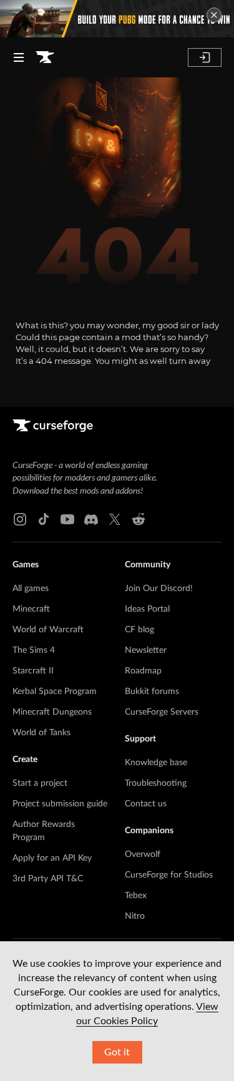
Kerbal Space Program (54, 691)
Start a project (39, 783)
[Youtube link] (67, 519)
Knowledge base (156, 762)
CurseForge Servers (161, 712)
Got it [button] (117, 1052)
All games (30, 588)
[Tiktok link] (43, 519)
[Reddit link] (138, 519)
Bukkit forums (152, 691)
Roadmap (143, 671)
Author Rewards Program (43, 831)
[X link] (114, 519)
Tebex (136, 895)
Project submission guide (59, 804)
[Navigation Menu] (18, 57)
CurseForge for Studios (169, 875)
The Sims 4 (33, 650)
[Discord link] (91, 519)
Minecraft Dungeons (52, 712)
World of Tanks (41, 732)
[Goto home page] (45, 57)
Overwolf (142, 854)
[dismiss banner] (214, 14)
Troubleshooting (156, 783)
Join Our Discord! (159, 588)
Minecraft (31, 609)
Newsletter (146, 650)
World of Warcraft (48, 629)
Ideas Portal (147, 609)
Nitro (135, 916)
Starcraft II (33, 671)
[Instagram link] (19, 519)
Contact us (146, 804)
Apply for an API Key (52, 858)
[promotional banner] (117, 18)
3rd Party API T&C (47, 878)
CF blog (139, 629)
